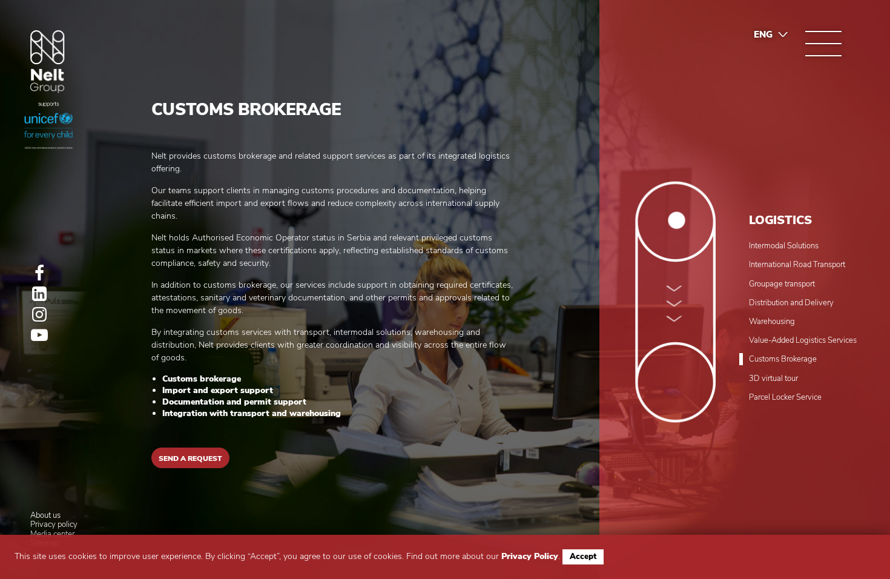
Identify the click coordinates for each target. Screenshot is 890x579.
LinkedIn (39, 294)
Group (47, 62)
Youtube (39, 335)
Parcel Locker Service (785, 398)
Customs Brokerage (783, 360)
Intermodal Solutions (784, 246)
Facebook (39, 273)
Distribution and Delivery (791, 303)
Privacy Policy (529, 556)
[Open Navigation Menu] (823, 43)
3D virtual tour (773, 379)
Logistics (780, 220)
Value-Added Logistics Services (803, 341)
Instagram (39, 314)
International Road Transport (797, 265)
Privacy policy (53, 525)
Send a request (190, 458)
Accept (583, 556)
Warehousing (772, 322)
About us (45, 516)
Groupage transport (782, 285)
